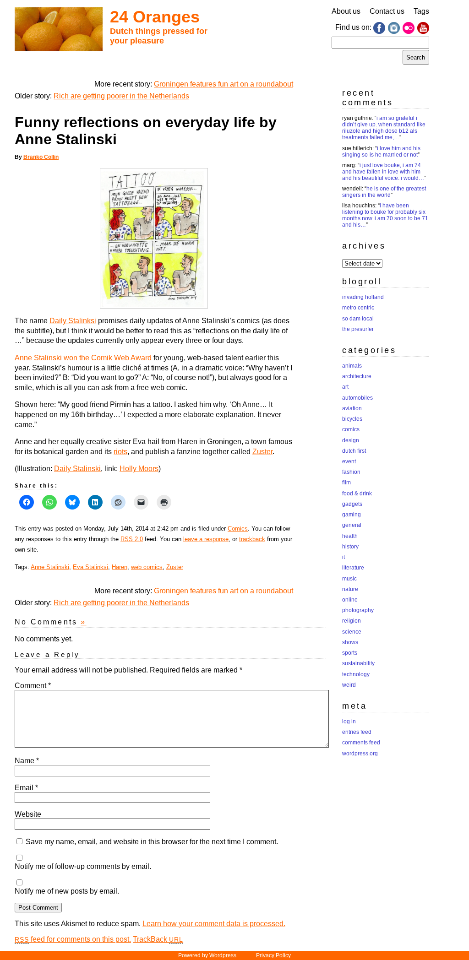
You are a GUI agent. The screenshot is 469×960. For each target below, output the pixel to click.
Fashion (351, 472)
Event (349, 461)
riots (120, 452)
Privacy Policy (273, 955)
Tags (421, 11)
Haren (119, 567)
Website (28, 814)
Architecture (356, 376)
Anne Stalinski (50, 567)
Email (26, 788)
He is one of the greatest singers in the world (384, 191)
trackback (252, 539)
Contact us (387, 11)
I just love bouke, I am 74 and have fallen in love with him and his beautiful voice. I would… (383, 171)
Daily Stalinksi (72, 321)
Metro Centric (358, 307)
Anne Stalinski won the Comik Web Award (83, 358)
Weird (349, 685)
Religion (351, 621)
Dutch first (354, 451)
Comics (238, 528)
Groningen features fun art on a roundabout (223, 84)
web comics (147, 567)
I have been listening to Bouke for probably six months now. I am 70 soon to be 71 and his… (385, 215)
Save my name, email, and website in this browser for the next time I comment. (152, 842)
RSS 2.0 (131, 539)
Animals (352, 366)
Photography (358, 610)
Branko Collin (41, 157)
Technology (356, 674)
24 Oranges (155, 16)
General (351, 525)
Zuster (262, 452)
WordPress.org (360, 753)
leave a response (206, 539)
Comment (33, 685)
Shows (350, 642)
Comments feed (361, 742)
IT (343, 557)
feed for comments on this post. (73, 939)
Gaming (351, 514)
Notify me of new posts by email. (67, 891)
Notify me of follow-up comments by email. (83, 866)
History (350, 546)
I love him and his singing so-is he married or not (381, 151)
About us (346, 11)
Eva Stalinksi (90, 567)
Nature (350, 589)
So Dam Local (358, 318)
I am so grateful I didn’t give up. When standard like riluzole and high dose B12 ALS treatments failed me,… (383, 128)
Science (351, 632)
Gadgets (352, 504)
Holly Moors (139, 468)
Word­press (222, 955)
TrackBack (158, 939)
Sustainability (358, 663)
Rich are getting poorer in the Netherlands (121, 96)
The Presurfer (358, 329)
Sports (349, 653)
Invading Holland (363, 297)
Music (349, 578)
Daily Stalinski (77, 468)
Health (350, 536)
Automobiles (357, 398)
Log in (349, 721)
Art (345, 387)
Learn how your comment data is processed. (213, 923)
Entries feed (356, 732)
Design (350, 440)
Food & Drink (357, 493)
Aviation (352, 408)
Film (346, 482)
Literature (353, 567)
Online (350, 600)
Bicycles (352, 419)
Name (27, 761)
